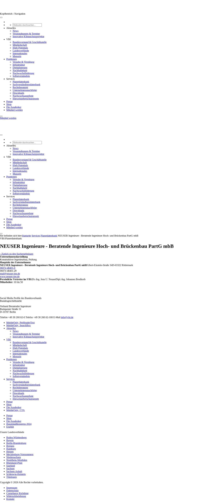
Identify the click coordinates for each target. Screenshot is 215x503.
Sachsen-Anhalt (14, 471)
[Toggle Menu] (1, 17)
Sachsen (10, 468)
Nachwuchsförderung (23, 73)
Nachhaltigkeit (20, 70)
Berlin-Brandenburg (16, 443)
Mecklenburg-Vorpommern (19, 454)
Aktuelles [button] (11, 28)
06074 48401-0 (7, 268)
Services (36, 235)
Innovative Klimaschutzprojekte (28, 36)
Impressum (11, 487)
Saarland (10, 465)
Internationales (20, 53)
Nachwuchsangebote (23, 95)
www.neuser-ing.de (10, 276)
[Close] (1, 116)
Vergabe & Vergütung (23, 62)
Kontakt (10, 499)
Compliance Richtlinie (17, 493)
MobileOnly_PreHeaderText (20, 322)
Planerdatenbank (21, 81)
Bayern (10, 440)
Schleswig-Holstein (16, 474)
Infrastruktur (19, 64)
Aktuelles (11, 328)
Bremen (10, 446)
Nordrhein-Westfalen (16, 460)
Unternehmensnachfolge (25, 90)
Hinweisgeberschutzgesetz (26, 98)
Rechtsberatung (20, 87)
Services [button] (10, 79)
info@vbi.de (67, 317)
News (15, 31)
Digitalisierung (20, 67)
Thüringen (11, 477)
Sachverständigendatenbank (26, 84)
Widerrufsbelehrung (16, 496)
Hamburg (11, 448)
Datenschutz (12, 490)
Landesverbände (21, 50)
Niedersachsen (13, 457)
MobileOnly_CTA (15, 410)
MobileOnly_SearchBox (18, 325)
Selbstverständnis (21, 76)
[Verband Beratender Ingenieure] (6, 11)
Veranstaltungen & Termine (26, 33)
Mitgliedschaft (20, 45)
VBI (8, 339)
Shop (8, 104)
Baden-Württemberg (16, 437)
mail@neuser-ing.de (10, 273)
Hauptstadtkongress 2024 (18, 424)
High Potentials (20, 47)
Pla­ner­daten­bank (49, 235)
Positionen (11, 59)
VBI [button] (8, 39)
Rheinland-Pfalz (14, 463)
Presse (9, 101)
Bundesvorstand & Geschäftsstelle (30, 42)
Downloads (18, 93)
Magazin (17, 56)
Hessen (10, 451)
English (10, 426)
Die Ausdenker (13, 107)
